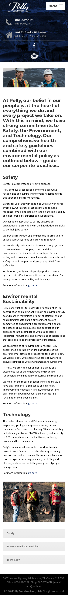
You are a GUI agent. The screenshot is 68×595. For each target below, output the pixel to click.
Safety (10, 533)
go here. (33, 473)
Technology (13, 559)
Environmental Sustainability (23, 546)
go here (32, 285)
